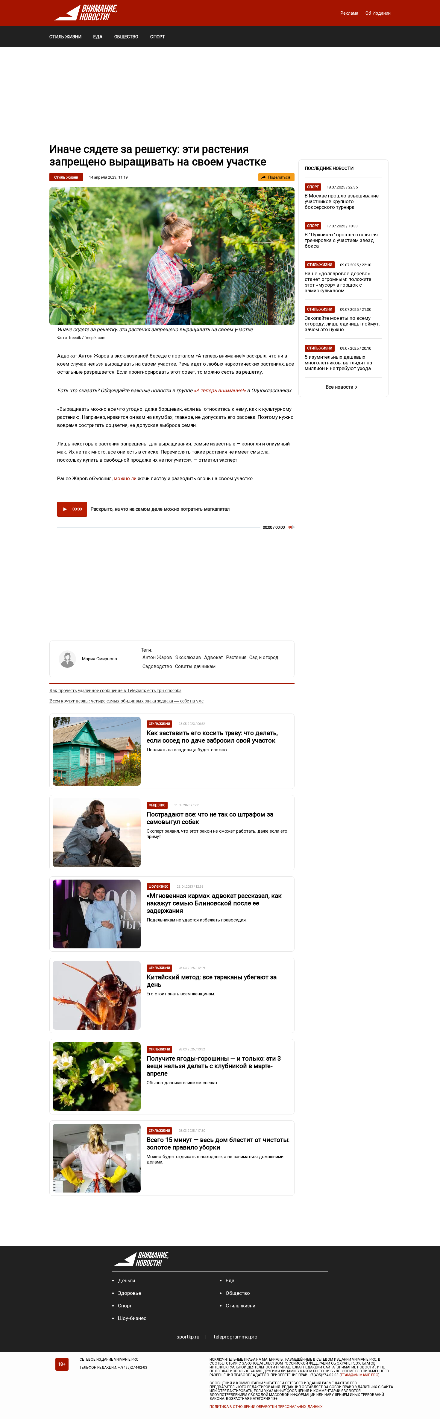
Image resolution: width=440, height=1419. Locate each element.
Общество (238, 1293)
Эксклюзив (188, 657)
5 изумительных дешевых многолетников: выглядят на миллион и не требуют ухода (338, 362)
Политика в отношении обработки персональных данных (266, 1407)
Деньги (126, 1280)
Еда (230, 1280)
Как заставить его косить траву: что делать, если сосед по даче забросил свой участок (212, 736)
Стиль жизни (66, 177)
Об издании (378, 13)
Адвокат (213, 657)
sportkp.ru (188, 1337)
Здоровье (129, 1293)
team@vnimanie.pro (359, 1375)
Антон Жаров (157, 657)
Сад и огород (263, 657)
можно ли (125, 478)
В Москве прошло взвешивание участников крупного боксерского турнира (342, 201)
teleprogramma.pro (235, 1337)
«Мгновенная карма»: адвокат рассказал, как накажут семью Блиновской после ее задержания (214, 903)
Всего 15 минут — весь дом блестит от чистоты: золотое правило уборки (218, 1143)
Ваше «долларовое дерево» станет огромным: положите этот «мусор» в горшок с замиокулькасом (338, 281)
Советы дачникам (195, 666)
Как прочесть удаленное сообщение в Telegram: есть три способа (115, 690)
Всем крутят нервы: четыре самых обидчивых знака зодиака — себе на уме (126, 700)
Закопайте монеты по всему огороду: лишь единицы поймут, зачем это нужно (342, 323)
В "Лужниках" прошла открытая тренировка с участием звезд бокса (341, 240)
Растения (236, 657)
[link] (172, 256)
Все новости (339, 387)
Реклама (350, 13)
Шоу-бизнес (132, 1318)
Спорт (125, 1306)
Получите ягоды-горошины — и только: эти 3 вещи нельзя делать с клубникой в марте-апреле (214, 1066)
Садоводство (157, 666)
